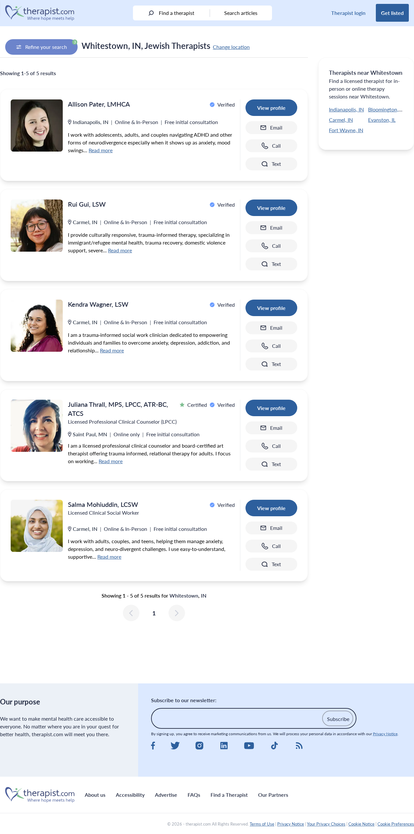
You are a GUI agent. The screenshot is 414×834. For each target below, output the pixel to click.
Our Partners (273, 794)
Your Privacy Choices (326, 824)
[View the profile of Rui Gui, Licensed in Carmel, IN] (37, 226)
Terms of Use (262, 824)
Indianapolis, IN (346, 109)
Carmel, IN (341, 119)
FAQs (194, 794)
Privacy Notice (385, 734)
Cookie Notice (361, 824)
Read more (101, 150)
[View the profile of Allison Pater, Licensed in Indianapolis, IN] (37, 125)
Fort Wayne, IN (346, 130)
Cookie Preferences (395, 824)
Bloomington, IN (386, 109)
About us (95, 794)
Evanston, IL (382, 119)
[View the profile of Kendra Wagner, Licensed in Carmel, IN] (37, 326)
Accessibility (130, 794)
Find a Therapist (229, 794)
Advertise (166, 794)
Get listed (392, 13)
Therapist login (348, 13)
